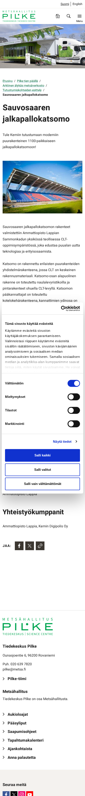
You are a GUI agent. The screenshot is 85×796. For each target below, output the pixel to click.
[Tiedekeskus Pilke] (19, 16)
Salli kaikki (42, 455)
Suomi (65, 4)
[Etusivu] (57, 16)
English (77, 4)
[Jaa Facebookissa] (19, 545)
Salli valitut (42, 469)
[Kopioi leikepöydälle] (40, 545)
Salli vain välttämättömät (42, 484)
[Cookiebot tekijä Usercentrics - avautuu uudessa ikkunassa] (61, 308)
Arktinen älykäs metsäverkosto (23, 85)
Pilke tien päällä (27, 81)
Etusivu (8, 81)
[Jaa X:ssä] (29, 545)
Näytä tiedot (62, 441)
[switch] (74, 396)
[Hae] (68, 16)
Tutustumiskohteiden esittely (22, 90)
